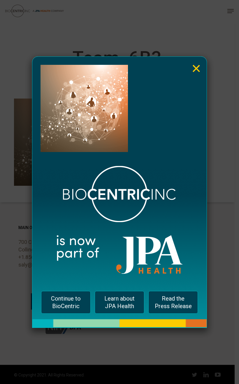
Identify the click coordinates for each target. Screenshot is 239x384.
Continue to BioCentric (66, 302)
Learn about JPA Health (119, 302)
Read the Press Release (173, 302)
